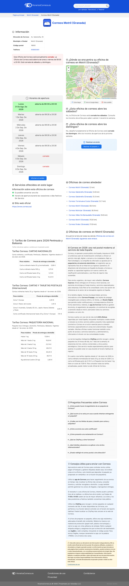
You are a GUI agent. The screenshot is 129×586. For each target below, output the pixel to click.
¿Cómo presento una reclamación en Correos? (86, 434)
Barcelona (92, 9)
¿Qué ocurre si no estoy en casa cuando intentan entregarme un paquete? (91, 415)
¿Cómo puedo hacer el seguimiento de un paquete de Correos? (88, 407)
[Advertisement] (38, 80)
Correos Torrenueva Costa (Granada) (84, 201)
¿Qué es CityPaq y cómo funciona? (82, 440)
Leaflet (98, 98)
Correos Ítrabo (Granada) (79, 224)
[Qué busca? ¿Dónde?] (107, 6)
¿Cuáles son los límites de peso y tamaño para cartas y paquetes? (88, 422)
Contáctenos (89, 573)
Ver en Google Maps (92, 102)
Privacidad (52, 577)
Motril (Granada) (33, 15)
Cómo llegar (77, 102)
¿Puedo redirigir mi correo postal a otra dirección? (88, 453)
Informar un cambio (37, 178)
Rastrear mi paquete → (91, 146)
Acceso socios (112, 584)
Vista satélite (107, 102)
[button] (91, 80)
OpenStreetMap (106, 98)
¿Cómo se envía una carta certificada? (83, 429)
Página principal (18, 15)
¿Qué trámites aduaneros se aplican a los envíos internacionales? (86, 446)
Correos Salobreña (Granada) (80, 192)
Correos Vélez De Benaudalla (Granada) (84, 215)
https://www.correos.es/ (22, 207)
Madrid (101, 9)
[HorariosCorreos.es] (37, 5)
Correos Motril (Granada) (79, 187)
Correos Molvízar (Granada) (80, 210)
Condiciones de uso (74, 564)
